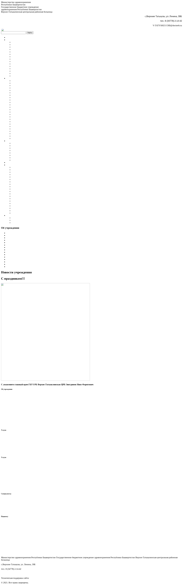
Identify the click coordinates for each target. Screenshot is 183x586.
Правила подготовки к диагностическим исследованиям (38, 95)
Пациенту (11, 165)
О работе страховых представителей (28, 203)
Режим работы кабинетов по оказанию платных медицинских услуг (43, 117)
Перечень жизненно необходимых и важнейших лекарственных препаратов (46, 172)
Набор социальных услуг (23, 206)
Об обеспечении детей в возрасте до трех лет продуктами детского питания (46, 194)
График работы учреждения (24, 49)
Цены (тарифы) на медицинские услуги (30, 105)
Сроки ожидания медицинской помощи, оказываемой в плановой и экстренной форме (51, 129)
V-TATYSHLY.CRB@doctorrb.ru (167, 25)
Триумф (33, 578)
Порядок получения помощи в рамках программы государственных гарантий (47, 88)
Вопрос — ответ (19, 182)
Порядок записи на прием (24, 93)
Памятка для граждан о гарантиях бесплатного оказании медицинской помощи (48, 196)
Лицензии (16, 83)
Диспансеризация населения (19, 162)
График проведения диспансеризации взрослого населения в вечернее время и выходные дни (55, 131)
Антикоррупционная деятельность (27, 61)
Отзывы (15, 177)
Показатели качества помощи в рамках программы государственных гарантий (48, 90)
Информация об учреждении (25, 42)
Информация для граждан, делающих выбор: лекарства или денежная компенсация (50, 191)
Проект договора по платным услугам (29, 119)
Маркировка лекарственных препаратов (30, 201)
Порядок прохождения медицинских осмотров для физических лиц (43, 109)
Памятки (16, 213)
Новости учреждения (21, 56)
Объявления (17, 59)
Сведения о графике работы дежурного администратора (37, 155)
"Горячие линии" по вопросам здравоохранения (34, 222)
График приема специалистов (25, 148)
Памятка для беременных (23, 210)
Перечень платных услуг (23, 102)
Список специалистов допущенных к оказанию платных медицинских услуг (47, 158)
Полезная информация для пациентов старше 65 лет (35, 184)
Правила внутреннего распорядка (27, 54)
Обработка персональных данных (27, 47)
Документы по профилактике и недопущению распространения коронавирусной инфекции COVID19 (59, 133)
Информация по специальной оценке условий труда (36, 76)
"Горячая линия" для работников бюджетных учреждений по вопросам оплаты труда (50, 160)
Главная (10, 37)
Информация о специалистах (25, 145)
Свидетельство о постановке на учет (28, 69)
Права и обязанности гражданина (27, 170)
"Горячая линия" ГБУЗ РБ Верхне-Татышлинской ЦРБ (37, 198)
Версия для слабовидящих (19, 30)
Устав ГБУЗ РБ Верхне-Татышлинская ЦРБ (31, 64)
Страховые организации (23, 179)
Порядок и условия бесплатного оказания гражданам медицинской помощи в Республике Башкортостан (60, 126)
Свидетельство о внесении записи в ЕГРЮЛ (32, 66)
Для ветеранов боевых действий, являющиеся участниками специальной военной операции (54, 138)
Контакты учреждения (22, 218)
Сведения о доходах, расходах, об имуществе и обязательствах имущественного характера (53, 153)
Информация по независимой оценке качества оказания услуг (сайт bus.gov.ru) (48, 189)
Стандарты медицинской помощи (27, 107)
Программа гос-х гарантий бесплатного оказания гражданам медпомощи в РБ (47, 114)
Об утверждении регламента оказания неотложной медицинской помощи (45, 121)
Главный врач (18, 143)
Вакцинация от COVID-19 (24, 136)
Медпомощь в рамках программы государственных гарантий (40, 85)
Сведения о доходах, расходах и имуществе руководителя (27, 512)
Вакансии (16, 150)
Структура (16, 44)
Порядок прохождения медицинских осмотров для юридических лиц (43, 112)
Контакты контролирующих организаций (31, 220)
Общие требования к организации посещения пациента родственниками (45, 208)
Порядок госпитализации (23, 97)
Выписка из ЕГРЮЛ (21, 71)
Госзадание (17, 73)
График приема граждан (23, 52)
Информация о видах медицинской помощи (32, 81)
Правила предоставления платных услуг (30, 100)
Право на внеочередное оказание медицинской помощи (37, 124)
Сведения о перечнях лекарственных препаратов (34, 174)
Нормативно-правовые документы (28, 167)
